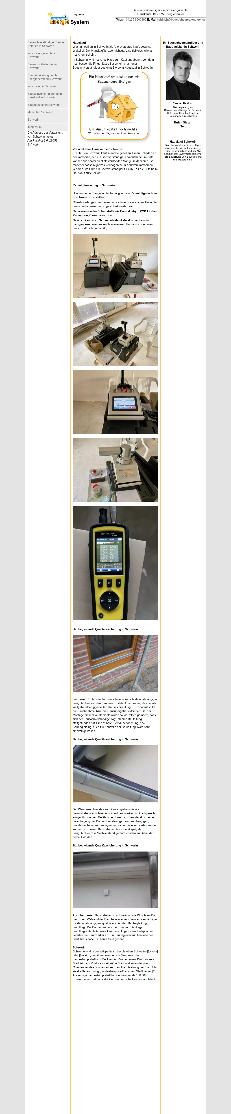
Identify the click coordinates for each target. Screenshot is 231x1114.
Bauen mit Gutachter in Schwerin (42, 66)
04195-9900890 (136, 19)
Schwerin (33, 119)
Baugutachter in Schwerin (43, 104)
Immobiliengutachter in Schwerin (41, 55)
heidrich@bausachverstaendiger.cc (181, 19)
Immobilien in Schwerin (42, 86)
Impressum (34, 127)
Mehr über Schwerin (40, 112)
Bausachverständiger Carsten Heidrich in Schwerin (46, 44)
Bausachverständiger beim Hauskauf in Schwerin (44, 95)
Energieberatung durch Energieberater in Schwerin (44, 77)
